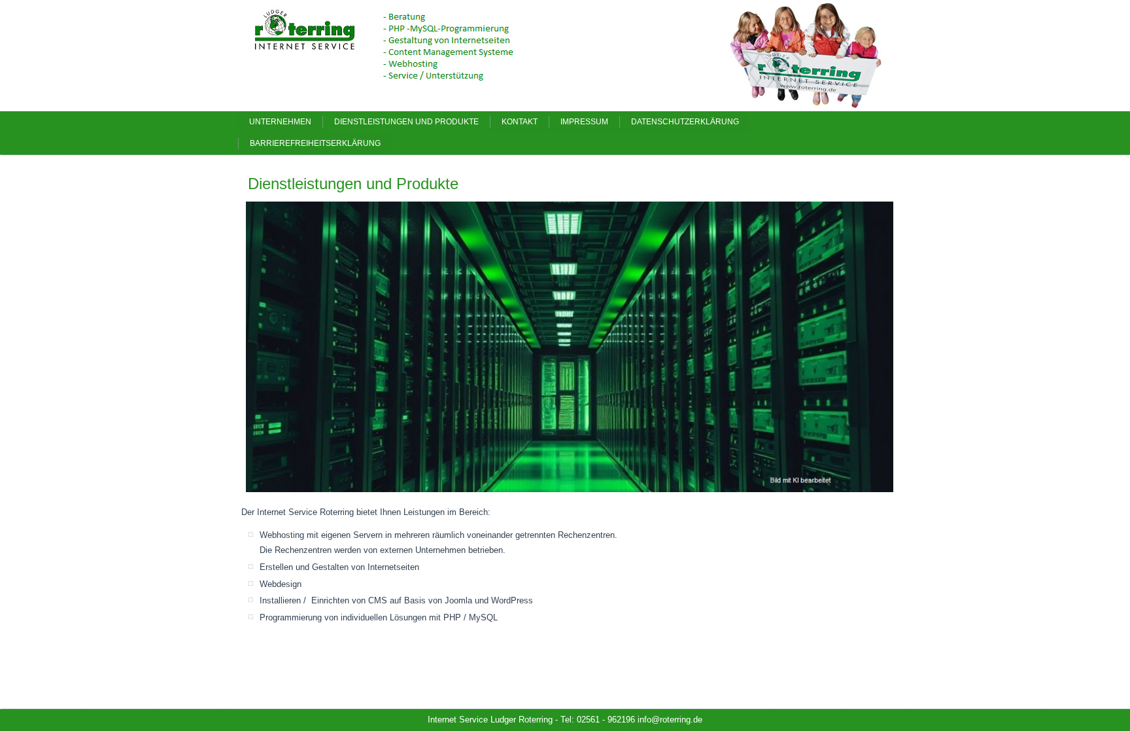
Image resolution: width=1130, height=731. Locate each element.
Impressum (584, 121)
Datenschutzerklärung (685, 121)
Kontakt (520, 121)
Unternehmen (280, 121)
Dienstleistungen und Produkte (406, 121)
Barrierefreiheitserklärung (315, 143)
